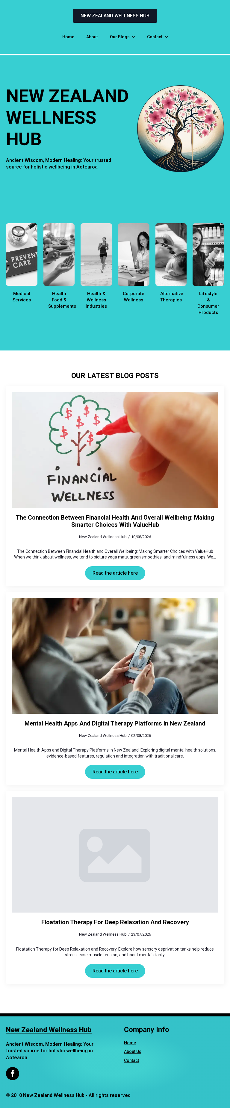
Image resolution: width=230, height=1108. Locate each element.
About (92, 36)
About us (132, 1051)
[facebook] (12, 1073)
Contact (155, 36)
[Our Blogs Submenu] (135, 37)
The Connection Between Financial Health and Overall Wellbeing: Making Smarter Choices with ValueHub (115, 521)
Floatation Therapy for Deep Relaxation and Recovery (115, 922)
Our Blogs (120, 36)
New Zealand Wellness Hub (49, 1030)
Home (68, 36)
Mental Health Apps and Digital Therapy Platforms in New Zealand (115, 723)
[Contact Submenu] (168, 37)
